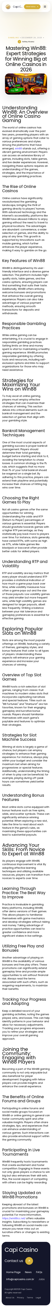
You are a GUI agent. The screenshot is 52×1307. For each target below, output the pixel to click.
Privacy (20, 1297)
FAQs (39, 1272)
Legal (38, 1297)
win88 (18, 148)
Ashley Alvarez (28, 42)
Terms (30, 1297)
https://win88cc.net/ (13, 1218)
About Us (10, 1297)
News (28, 1272)
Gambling (13, 38)
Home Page (13, 1272)
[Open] (45, 6)
